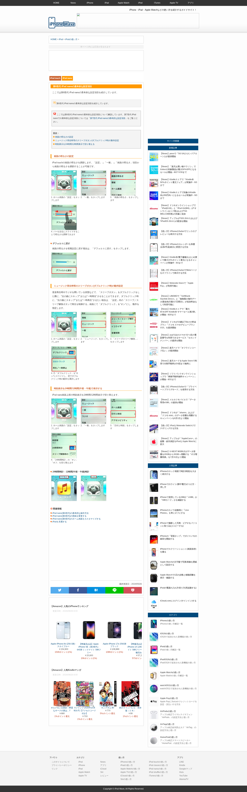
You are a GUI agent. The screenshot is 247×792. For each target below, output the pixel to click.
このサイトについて (61, 762)
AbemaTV (183, 779)
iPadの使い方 (126, 765)
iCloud (103, 769)
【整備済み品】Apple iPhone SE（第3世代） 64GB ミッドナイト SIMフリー (89, 648)
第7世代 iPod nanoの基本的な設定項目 (107, 118)
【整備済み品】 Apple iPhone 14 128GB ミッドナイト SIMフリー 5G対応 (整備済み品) (140, 648)
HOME (56, 3)
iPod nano (67, 78)
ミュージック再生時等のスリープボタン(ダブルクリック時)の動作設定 (87, 140)
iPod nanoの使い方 (158, 769)
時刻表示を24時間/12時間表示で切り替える (75, 144)
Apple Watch (123, 3)
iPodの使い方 (71, 39)
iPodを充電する (59, 522)
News (73, 3)
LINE (181, 762)
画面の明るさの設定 (64, 137)
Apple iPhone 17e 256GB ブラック (114, 644)
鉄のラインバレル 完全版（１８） (130, 709)
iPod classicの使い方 (158, 765)
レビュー (104, 776)
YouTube (183, 776)
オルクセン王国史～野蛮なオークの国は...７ (62, 709)
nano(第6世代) (63, 516)
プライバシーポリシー (62, 765)
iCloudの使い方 (127, 776)
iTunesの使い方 (156, 776)
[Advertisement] (96, 60)
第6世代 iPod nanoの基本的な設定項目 (62, 23)
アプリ (191, 3)
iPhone (90, 3)
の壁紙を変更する (78, 516)
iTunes (157, 3)
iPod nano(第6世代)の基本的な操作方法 (70, 513)
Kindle (182, 765)
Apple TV (174, 3)
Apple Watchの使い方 (130, 769)
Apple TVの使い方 (128, 772)
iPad (107, 3)
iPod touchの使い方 (158, 762)
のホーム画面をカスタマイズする (85, 519)
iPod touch (55, 78)
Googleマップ (185, 769)
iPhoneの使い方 (127, 762)
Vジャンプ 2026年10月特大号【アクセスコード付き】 (85, 711)
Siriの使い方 (126, 779)
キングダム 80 (107, 708)
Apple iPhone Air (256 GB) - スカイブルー (63, 644)
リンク (55, 769)
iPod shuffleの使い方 (158, 772)
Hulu (181, 772)
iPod (140, 3)
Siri (101, 772)
